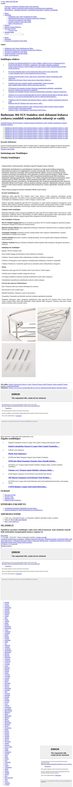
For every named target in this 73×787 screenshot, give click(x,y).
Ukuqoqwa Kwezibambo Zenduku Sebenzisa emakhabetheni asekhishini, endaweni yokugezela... (37, 92)
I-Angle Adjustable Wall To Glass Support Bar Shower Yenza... (27, 73)
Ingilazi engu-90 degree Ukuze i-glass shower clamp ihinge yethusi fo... (29, 80)
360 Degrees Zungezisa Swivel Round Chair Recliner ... (29, 478)
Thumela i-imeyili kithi (7, 149)
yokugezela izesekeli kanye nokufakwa (12, 539)
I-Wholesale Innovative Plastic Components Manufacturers (30, 541)
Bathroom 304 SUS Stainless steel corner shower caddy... (25, 103)
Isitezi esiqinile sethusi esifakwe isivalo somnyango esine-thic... (27, 85)
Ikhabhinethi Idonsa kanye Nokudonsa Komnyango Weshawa (27, 18)
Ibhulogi (7, 25)
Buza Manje (4, 535)
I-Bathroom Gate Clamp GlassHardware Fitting (22, 16)
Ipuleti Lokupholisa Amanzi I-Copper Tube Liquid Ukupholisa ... (33, 446)
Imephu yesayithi (41, 537)
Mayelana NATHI (10, 29)
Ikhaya (7, 13)
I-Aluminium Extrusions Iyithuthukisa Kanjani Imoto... (21, 508)
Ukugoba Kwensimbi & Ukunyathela (19, 20)
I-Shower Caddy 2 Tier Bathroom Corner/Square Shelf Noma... (27, 110)
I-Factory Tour (12, 30)
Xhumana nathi (9, 32)
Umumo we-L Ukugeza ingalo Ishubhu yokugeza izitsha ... (31, 470)
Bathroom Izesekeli (50, 539)
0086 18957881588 (12, 1)
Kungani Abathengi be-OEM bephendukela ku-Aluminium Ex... (24, 510)
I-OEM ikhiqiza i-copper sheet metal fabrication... (27, 487)
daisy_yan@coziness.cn (12, 521)
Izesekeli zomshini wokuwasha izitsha (19, 22)
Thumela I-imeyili (6, 546)
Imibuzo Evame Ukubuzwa (13, 27)
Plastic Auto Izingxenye (15, 23)
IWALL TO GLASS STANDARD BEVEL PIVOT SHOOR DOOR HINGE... (32, 96)
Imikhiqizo (8, 15)
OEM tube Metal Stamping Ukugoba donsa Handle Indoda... (32, 461)
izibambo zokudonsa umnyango (34, 539)
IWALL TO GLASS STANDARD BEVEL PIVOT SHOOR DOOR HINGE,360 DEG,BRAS (38, 388)
